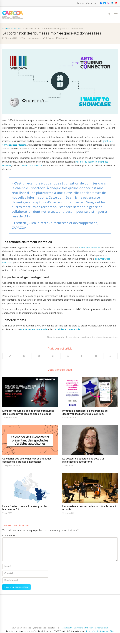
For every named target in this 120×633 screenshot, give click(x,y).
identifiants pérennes (89, 247)
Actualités (15, 28)
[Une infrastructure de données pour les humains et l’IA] (30, 488)
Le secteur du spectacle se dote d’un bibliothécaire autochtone (83, 460)
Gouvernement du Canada (33, 329)
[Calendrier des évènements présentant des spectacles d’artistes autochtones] (30, 440)
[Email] (96, 356)
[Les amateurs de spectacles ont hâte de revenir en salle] (90, 488)
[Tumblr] (82, 356)
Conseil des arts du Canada (66, 329)
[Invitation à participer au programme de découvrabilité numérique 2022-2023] (90, 392)
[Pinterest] (39, 356)
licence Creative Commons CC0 (99, 631)
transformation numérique (105, 337)
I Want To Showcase (31, 165)
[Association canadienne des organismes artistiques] (12, 15)
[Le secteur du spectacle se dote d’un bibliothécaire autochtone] (90, 440)
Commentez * (9, 535)
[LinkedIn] (53, 356)
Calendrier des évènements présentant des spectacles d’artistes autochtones (27, 460)
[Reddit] (67, 356)
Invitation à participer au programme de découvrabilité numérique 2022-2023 (85, 412)
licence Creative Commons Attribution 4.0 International (84, 628)
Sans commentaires (31, 38)
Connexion (91, 3)
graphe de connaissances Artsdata (74, 337)
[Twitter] (9, 356)
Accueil (5, 28)
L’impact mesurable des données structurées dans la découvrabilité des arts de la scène (28, 412)
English (80, 3)
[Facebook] (24, 356)
